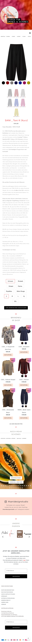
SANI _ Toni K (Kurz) (16, 120)
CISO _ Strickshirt (24, 346)
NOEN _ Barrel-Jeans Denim (24, 411)
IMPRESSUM (4, 596)
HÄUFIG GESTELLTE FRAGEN (8, 594)
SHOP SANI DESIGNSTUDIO (7, 590)
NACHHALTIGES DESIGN (7, 592)
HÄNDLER (3, 604)
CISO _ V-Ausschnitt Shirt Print (8, 348)
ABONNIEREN (16, 576)
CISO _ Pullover (24, 379)
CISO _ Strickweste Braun (8, 411)
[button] (2, 486)
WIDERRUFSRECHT (5, 600)
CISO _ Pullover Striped (8, 379)
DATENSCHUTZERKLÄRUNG (8, 598)
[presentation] (2, 536)
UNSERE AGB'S (4, 602)
